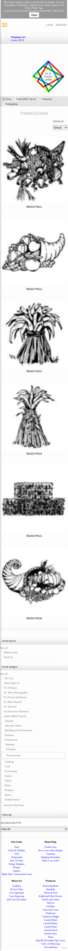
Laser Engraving (16, 896)
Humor (8, 775)
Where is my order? (50, 860)
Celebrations (46, 99)
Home (8, 99)
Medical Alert (11, 652)
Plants (8, 785)
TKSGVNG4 (34, 453)
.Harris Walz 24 (11, 683)
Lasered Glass (50, 933)
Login (49, 25)
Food (7, 766)
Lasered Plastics (50, 923)
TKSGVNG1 (34, 206)
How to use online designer (50, 850)
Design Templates (17, 864)
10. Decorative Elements (16, 711)
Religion (9, 790)
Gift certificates (50, 947)
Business (9, 735)
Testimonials (16, 857)
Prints (50, 937)
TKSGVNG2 (34, 289)
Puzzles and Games (50, 899)
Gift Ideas (50, 906)
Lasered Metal (50, 920)
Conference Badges (50, 916)
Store (16, 847)
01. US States (10, 687)
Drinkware (50, 913)
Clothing (9, 761)
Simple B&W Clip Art (26, 99)
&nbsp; (34, 176)
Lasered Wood (50, 930)
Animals (9, 720)
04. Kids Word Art (13, 702)
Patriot (8, 780)
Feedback (16, 886)
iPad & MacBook (50, 886)
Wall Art (50, 903)
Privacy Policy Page (34, 8)
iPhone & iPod (50, 892)
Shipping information (50, 857)
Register (61, 25)
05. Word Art (10, 706)
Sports (8, 794)
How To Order (16, 860)
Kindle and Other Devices (50, 896)
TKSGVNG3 (34, 371)
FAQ (16, 854)
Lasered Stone (50, 926)
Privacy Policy (16, 889)
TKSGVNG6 (34, 618)
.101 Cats (8, 678)
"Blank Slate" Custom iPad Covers (16, 874)
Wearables (50, 889)
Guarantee (50, 854)
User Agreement (16, 892)
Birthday (10, 744)
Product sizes (50, 847)
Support (16, 871)
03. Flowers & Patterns (15, 697)
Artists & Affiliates (16, 850)
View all (3, 648)
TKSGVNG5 (34, 535)
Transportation (12, 799)
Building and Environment (18, 730)
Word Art (8, 657)
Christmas (11, 749)
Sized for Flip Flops (14, 805)
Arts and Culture (13, 725)
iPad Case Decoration (16, 899)
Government (11, 771)
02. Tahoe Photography (16, 692)
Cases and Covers (50, 909)
